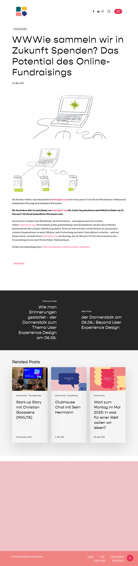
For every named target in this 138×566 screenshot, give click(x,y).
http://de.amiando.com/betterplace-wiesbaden (66, 246)
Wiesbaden (18, 263)
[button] (118, 11)
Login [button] (90, 556)
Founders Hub (34, 395)
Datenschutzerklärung (30, 535)
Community (20, 29)
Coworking (72, 395)
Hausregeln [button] (118, 560)
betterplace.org (60, 199)
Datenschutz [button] (117, 556)
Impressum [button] (99, 560)
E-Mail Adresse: (19, 518)
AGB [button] (102, 556)
